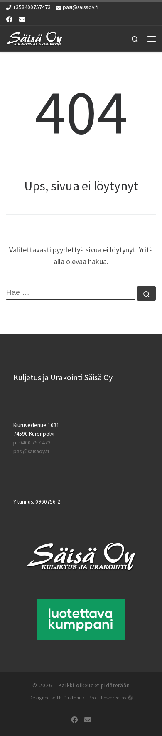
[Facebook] (9, 19)
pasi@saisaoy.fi (31, 451)
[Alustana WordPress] (130, 697)
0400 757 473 (35, 442)
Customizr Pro (79, 698)
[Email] (22, 19)
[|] (34, 37)
